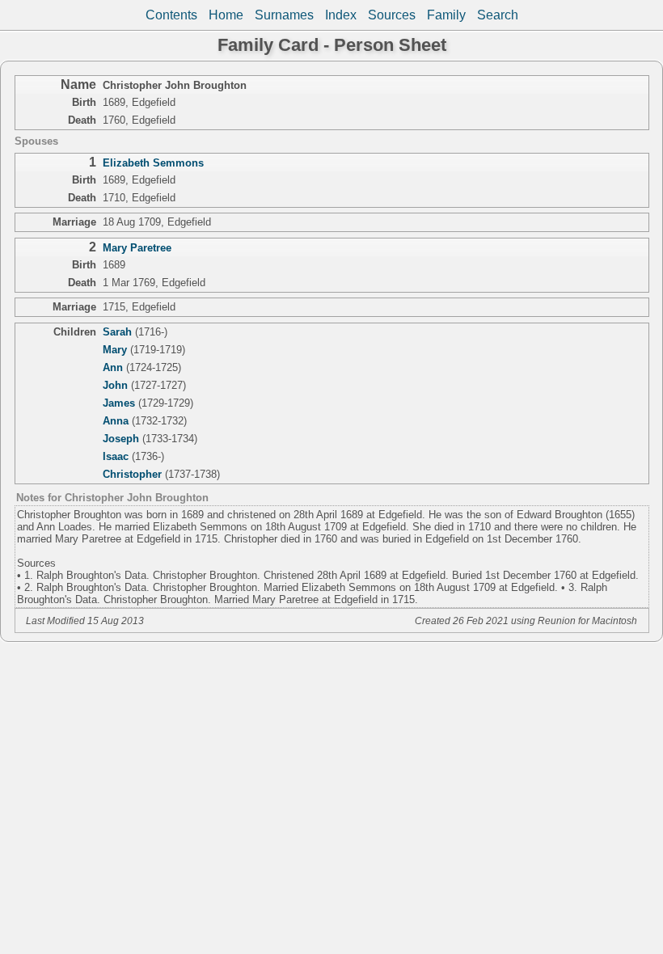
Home (226, 15)
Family (446, 15)
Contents (171, 15)
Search (497, 15)
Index (341, 15)
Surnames (284, 15)
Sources (392, 15)
